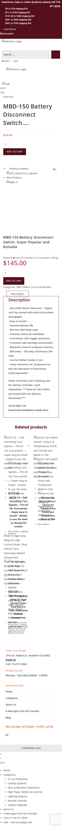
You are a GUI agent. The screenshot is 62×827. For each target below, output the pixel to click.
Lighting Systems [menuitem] (17, 796)
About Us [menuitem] (8, 809)
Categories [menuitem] (9, 774)
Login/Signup (9, 29)
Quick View (55, 169)
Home (9, 691)
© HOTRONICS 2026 (31, 748)
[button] (31, 46)
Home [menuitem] (6, 770)
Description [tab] (17, 294)
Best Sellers (23, 287)
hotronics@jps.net (21, 822)
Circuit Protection (41, 287)
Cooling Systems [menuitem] (17, 783)
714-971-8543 (19, 664)
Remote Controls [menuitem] (17, 800)
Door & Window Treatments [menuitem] (24, 787)
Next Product (14, 177)
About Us (11, 704)
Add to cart (15, 151)
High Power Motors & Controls (18, 627)
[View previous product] (7, 168)
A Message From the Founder (22, 711)
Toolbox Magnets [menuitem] (17, 805)
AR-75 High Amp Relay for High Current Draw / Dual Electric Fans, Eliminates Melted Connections (18, 607)
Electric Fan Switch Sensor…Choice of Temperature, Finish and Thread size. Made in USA (48, 508)
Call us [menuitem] (7, 817)
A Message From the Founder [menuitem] (20, 813)
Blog (8, 717)
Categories (12, 698)
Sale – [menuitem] (7, 822)
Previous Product (19, 168)
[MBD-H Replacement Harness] (12, 182)
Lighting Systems (16, 630)
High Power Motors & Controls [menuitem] (25, 792)
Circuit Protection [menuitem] (18, 779)
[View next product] (23, 177)
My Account (6, 33)
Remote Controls (16, 632)
